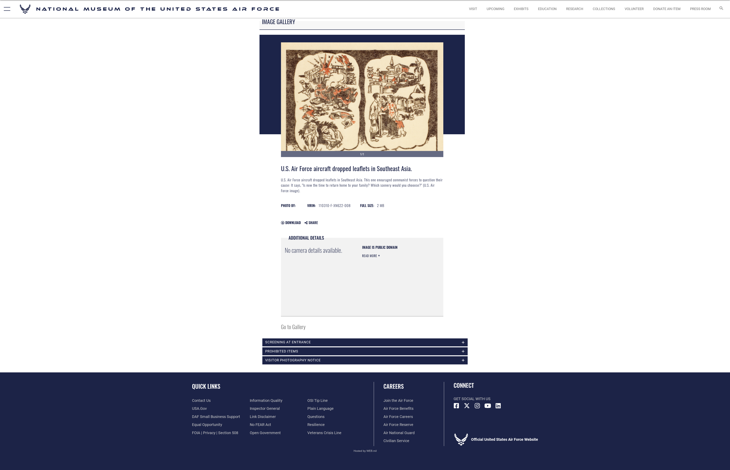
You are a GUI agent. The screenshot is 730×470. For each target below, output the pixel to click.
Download (292, 222)
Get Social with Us (472, 399)
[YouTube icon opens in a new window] (488, 406)
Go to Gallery (293, 326)
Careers (393, 386)
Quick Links (206, 386)
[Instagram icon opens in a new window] (477, 406)
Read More (370, 256)
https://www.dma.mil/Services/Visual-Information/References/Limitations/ (385, 293)
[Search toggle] (721, 9)
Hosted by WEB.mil (365, 450)
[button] (6, 9)
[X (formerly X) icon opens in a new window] (467, 406)
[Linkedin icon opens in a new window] (498, 406)
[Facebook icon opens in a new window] (456, 406)
